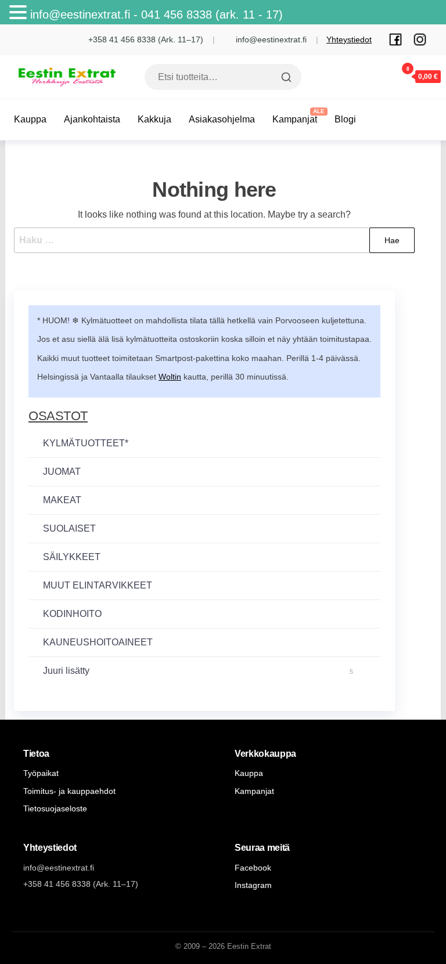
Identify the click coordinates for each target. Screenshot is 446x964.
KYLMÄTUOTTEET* (85, 443)
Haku (285, 77)
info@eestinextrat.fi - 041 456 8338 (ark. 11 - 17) (160, 14)
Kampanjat (294, 119)
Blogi (345, 119)
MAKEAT (62, 500)
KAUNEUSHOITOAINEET (98, 642)
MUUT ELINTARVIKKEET (97, 585)
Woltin (170, 376)
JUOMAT (62, 471)
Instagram (253, 885)
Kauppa (30, 119)
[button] (19, 13)
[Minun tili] (373, 76)
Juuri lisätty (198, 671)
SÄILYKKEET (71, 557)
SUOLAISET (69, 528)
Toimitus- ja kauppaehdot (69, 791)
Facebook (253, 867)
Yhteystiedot (349, 39)
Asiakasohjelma (222, 119)
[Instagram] (420, 39)
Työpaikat (41, 773)
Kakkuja (154, 119)
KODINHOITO (72, 614)
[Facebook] (395, 39)
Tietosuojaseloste (55, 808)
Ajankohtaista (92, 119)
